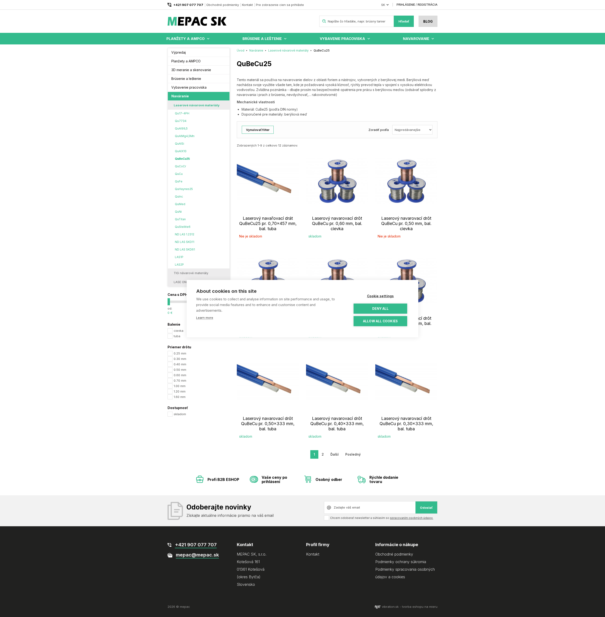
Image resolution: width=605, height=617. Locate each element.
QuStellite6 (182, 227)
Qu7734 (180, 121)
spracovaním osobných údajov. (411, 518)
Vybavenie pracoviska (342, 38)
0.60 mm (180, 375)
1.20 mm (180, 391)
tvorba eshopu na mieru (419, 606)
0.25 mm (180, 353)
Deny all (380, 308)
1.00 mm (180, 386)
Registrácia (427, 4)
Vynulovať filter (257, 130)
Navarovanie (416, 38)
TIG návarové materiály (191, 273)
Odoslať (426, 507)
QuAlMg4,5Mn (184, 136)
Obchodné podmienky (222, 5)
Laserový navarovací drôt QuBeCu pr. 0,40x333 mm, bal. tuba (337, 423)
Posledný (353, 454)
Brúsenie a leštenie (262, 38)
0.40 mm (180, 364)
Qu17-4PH (182, 113)
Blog (428, 21)
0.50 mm (180, 369)
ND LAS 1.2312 (184, 234)
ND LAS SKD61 (185, 249)
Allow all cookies (380, 321)
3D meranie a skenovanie (191, 70)
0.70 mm (180, 380)
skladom (180, 414)
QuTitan (180, 219)
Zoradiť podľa (378, 130)
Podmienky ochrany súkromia (400, 561)
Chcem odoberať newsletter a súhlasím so (381, 518)
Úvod (240, 50)
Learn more (204, 317)
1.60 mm (180, 397)
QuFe (178, 181)
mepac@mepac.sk (197, 555)
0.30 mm (180, 359)
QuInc (179, 196)
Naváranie (180, 96)
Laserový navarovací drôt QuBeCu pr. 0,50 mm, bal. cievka (406, 223)
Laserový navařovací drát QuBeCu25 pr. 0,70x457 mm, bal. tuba (268, 223)
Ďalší (334, 454)
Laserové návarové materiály (197, 105)
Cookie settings (380, 296)
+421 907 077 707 (188, 5)
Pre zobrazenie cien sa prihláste (280, 5)
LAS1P (179, 257)
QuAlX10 (180, 151)
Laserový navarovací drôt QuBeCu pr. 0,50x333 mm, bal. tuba (267, 423)
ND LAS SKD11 (184, 242)
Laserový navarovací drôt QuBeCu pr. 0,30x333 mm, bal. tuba (406, 423)
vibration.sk (390, 606)
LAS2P (179, 264)
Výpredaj (178, 52)
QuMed (180, 204)
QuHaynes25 (184, 189)
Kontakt (247, 5)
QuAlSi (179, 143)
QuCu (179, 174)
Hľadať (403, 21)
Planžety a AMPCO (185, 38)
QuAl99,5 (181, 128)
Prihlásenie (406, 4)
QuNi (178, 211)
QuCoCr (180, 166)
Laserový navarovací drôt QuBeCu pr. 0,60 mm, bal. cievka (337, 223)
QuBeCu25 (182, 158)
